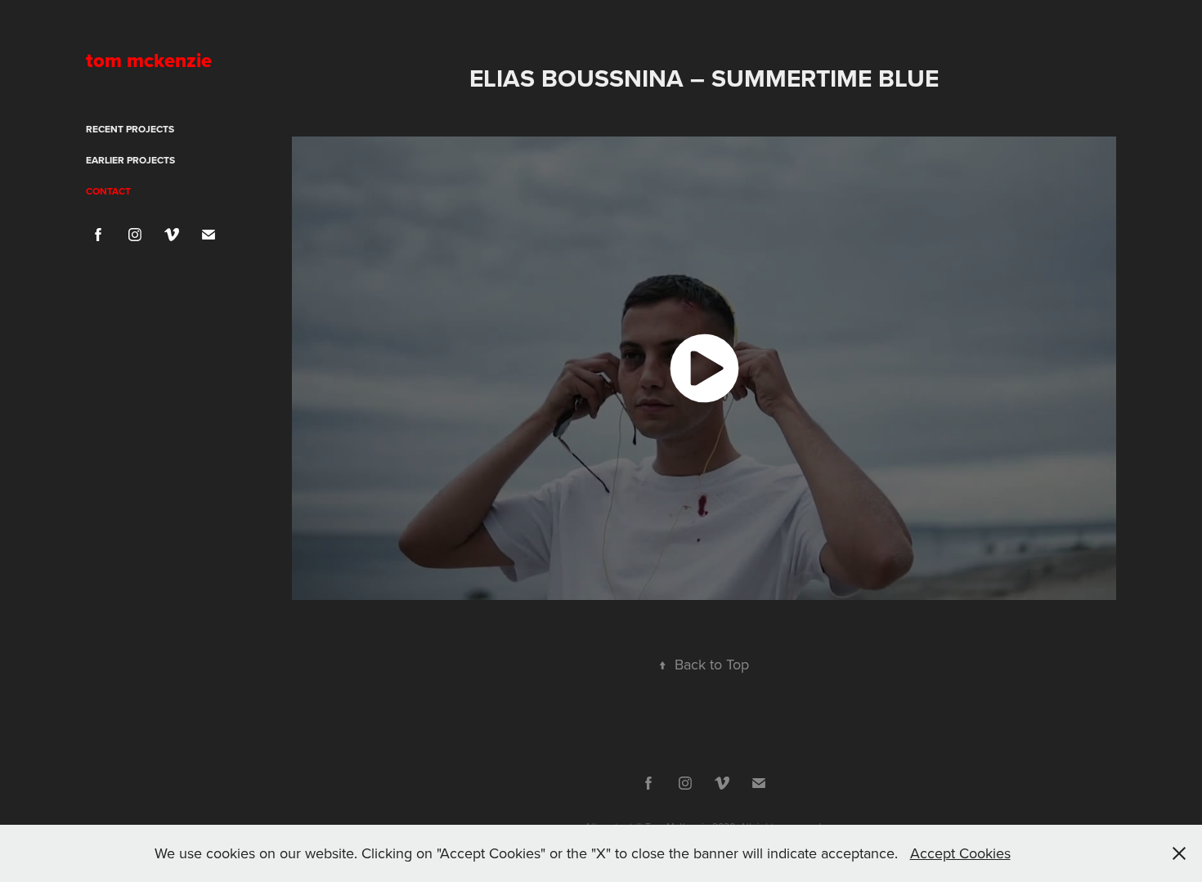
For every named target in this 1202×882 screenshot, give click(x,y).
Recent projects (130, 129)
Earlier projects (130, 160)
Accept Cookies (960, 853)
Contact (108, 191)
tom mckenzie (149, 60)
